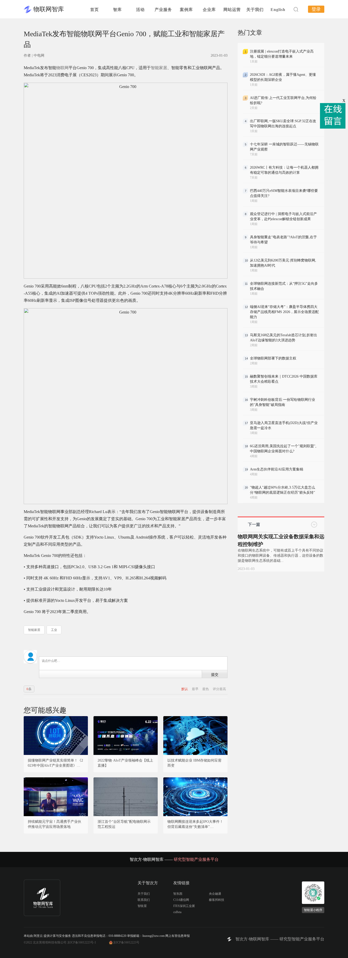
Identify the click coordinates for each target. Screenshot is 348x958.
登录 (316, 9)
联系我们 (144, 900)
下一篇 (254, 524)
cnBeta (177, 912)
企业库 (209, 9)
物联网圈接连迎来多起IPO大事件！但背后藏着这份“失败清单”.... (195, 824)
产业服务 (163, 9)
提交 (214, 674)
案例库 (186, 9)
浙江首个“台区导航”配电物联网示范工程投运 (124, 824)
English (278, 9)
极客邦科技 (216, 900)
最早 (195, 689)
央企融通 (215, 893)
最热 (206, 689)
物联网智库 (48, 9)
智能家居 (159, 68)
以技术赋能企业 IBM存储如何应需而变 (194, 762)
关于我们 (255, 9)
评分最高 (219, 689)
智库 (117, 9)
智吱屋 (142, 906)
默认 (185, 689)
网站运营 (232, 9)
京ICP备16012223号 (126, 942)
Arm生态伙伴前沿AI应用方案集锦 (276, 469)
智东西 (177, 893)
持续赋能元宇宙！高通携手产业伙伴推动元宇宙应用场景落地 (54, 824)
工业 (54, 630)
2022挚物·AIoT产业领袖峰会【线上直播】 (125, 762)
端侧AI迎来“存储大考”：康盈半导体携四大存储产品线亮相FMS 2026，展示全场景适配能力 (284, 312)
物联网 (62, 68)
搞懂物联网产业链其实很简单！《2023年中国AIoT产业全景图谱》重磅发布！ (56, 763)
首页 (94, 9)
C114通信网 (181, 900)
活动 (140, 9)
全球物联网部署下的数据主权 (273, 358)
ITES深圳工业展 (184, 906)
